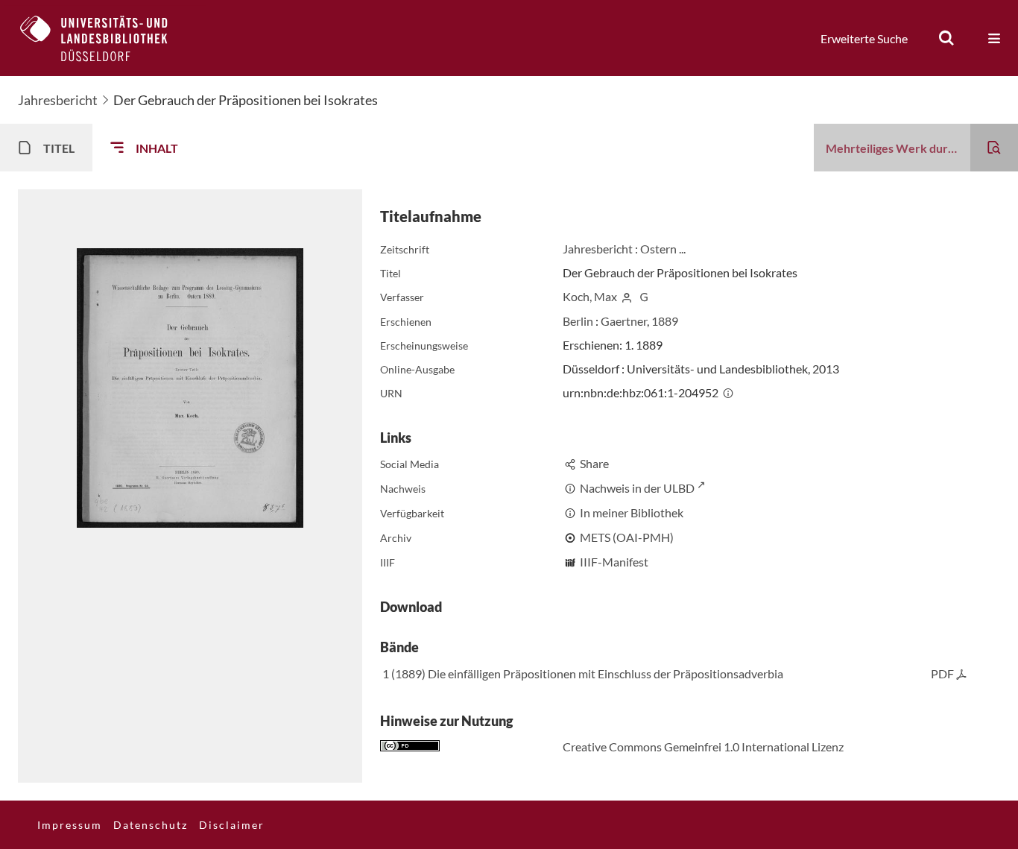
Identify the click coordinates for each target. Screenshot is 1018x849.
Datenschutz (150, 824)
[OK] (946, 38)
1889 (664, 321)
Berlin (578, 321)
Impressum (69, 824)
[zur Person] (626, 296)
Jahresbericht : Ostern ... (624, 249)
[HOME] (105, 38)
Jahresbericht (58, 100)
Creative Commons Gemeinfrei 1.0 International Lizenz (703, 746)
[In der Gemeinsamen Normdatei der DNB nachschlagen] (643, 296)
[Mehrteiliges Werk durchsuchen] (994, 147)
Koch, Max (590, 296)
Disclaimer (232, 824)
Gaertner (624, 321)
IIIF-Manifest (614, 562)
